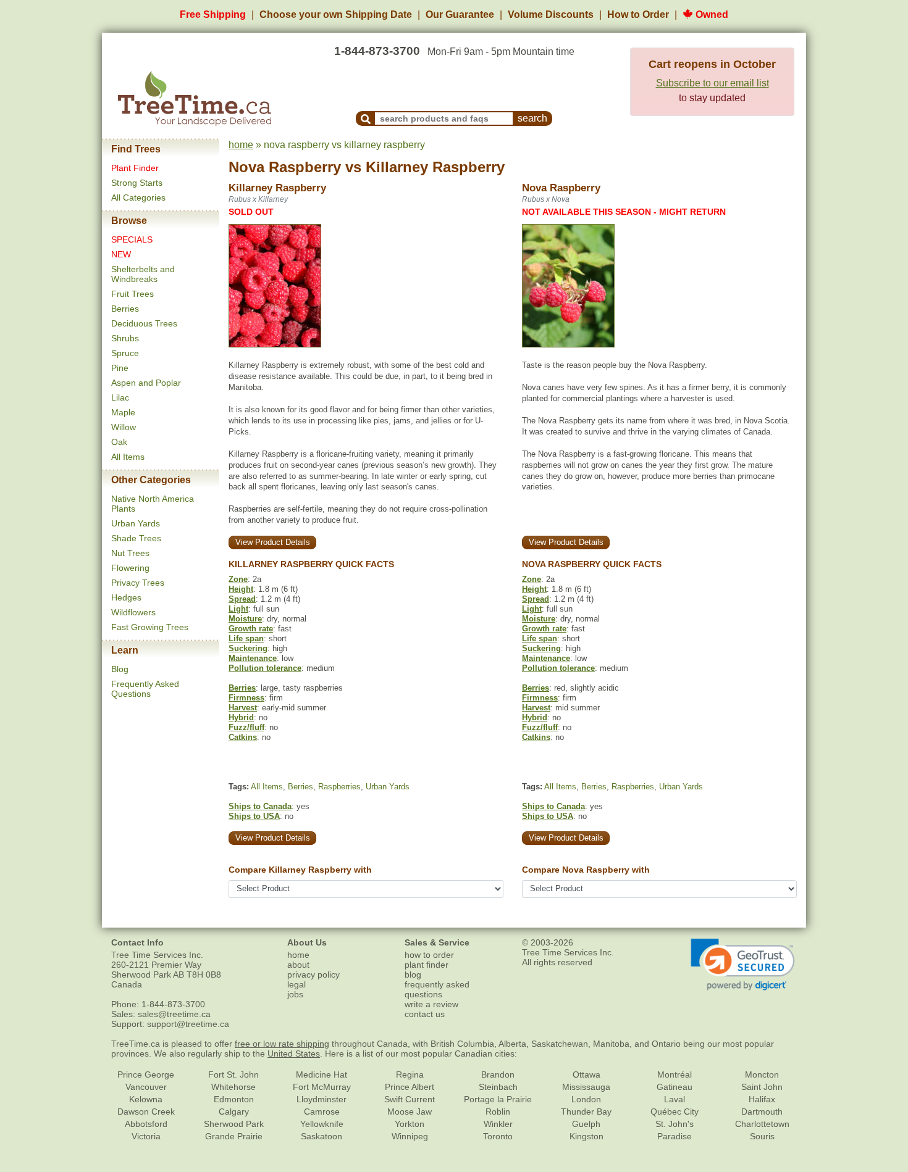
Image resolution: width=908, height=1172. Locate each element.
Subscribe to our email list (712, 83)
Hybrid (241, 717)
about (298, 965)
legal (296, 984)
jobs (295, 994)
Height (241, 589)
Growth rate (251, 628)
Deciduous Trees (144, 323)
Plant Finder (135, 168)
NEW (121, 254)
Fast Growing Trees (149, 627)
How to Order (638, 14)
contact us (425, 1014)
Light (238, 608)
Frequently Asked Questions (145, 689)
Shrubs (125, 338)
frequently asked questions (437, 989)
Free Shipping (213, 14)
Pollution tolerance (265, 668)
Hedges (126, 597)
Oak (119, 442)
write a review (431, 1004)
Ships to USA (254, 816)
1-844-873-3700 (377, 50)
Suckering (248, 648)
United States (293, 1053)
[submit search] (366, 118)
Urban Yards (135, 523)
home (241, 144)
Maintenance (253, 658)
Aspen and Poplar (146, 383)
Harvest (243, 707)
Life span (246, 638)
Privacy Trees (137, 583)
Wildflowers (133, 612)
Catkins (243, 737)
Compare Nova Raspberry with (586, 870)
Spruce (125, 353)
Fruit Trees (132, 294)
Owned (710, 14)
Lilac (120, 397)
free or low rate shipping (282, 1044)
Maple (123, 412)
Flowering (130, 568)
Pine (119, 368)
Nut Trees (130, 553)
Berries (125, 309)
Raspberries (339, 786)
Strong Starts (136, 183)
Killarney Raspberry (435, 167)
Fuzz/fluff (246, 727)
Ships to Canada (260, 806)
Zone (238, 579)
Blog (119, 669)
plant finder (426, 965)
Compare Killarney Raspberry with (300, 870)
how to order (429, 955)
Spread (242, 599)
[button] (743, 964)
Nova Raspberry (285, 167)
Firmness (246, 697)
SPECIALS (132, 239)
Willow (123, 427)
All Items (128, 457)
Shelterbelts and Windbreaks (143, 274)
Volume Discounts (551, 14)
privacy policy (313, 974)
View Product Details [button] (272, 542)
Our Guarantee (460, 14)
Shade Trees (136, 538)
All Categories (138, 197)
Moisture (245, 618)
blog (413, 974)
